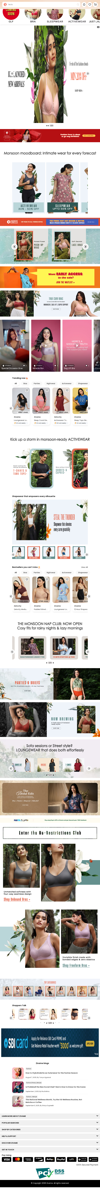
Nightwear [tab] (51, 383)
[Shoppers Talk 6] (69, 1014)
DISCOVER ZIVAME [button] (10, 1143)
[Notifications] (84, 4)
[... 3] (73, 765)
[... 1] (23, 765)
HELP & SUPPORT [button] (9, 1136)
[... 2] (48, 765)
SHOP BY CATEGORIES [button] (12, 1129)
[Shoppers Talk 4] (27, 1014)
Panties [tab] (37, 383)
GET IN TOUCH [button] (8, 1149)
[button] (89, 4)
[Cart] (95, 4)
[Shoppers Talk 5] (48, 1014)
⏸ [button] (98, 27)
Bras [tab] (25, 383)
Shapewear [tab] (83, 383)
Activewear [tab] (66, 383)
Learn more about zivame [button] (14, 1116)
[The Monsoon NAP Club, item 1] (64, 647)
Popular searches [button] (11, 1123)
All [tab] (16, 383)
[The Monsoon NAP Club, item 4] (32, 647)
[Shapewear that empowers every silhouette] (50, 522)
